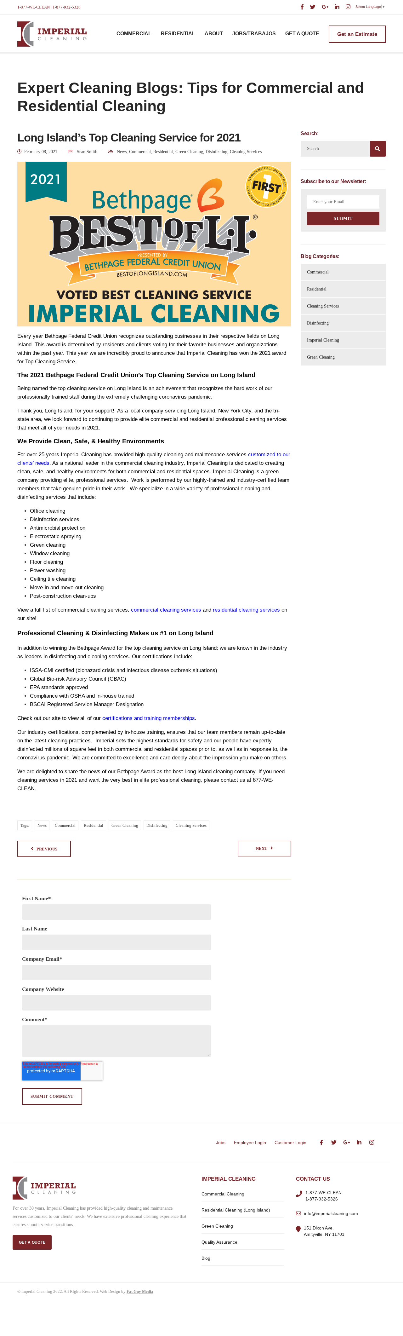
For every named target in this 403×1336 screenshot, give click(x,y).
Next (261, 848)
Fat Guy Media (140, 1291)
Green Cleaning (189, 151)
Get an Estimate (357, 34)
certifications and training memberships (148, 718)
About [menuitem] (214, 33)
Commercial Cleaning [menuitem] (223, 1193)
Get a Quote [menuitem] (302, 33)
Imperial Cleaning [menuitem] (229, 1179)
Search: (310, 133)
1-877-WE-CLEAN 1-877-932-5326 (323, 1195)
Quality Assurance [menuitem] (219, 1242)
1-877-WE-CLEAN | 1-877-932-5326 (49, 7)
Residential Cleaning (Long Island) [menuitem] (236, 1209)
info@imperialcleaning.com (331, 1213)
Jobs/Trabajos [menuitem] (254, 33)
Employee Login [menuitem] (250, 1142)
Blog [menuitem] (206, 1258)
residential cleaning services (246, 610)
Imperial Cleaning (323, 340)
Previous (47, 849)
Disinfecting (216, 151)
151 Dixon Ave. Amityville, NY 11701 (324, 1231)
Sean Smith (87, 151)
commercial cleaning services (166, 610)
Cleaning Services (246, 151)
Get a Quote (32, 1242)
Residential (163, 151)
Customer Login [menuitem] (290, 1142)
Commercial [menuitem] (133, 33)
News (122, 151)
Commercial (140, 151)
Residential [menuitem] (178, 33)
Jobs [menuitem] (220, 1142)
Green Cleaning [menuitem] (217, 1226)
